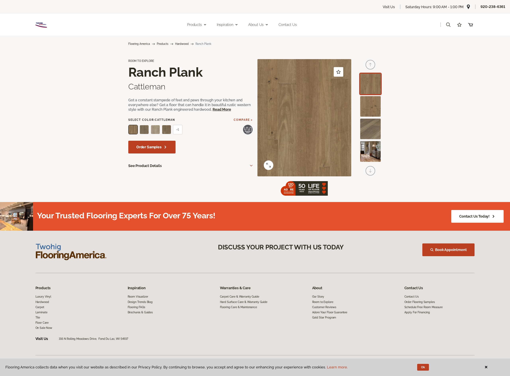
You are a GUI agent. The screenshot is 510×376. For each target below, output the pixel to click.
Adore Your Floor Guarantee (329, 312)
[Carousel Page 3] (370, 129)
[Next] (370, 171)
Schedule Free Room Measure (423, 307)
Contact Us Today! (474, 216)
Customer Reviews (324, 307)
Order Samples (149, 147)
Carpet (39, 307)
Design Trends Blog (140, 302)
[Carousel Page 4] (370, 151)
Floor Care (42, 322)
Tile (37, 317)
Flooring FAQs (136, 307)
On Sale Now (43, 327)
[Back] (370, 64)
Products (162, 43)
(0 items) (470, 24)
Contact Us (288, 24)
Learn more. (337, 367)
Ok (423, 367)
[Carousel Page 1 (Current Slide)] (370, 84)
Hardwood (182, 43)
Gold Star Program (324, 317)
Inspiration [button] (225, 24)
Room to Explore (322, 302)
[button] (448, 25)
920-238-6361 (493, 7)
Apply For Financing (417, 312)
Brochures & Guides (140, 312)
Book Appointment (451, 250)
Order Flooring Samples (419, 302)
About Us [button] (256, 24)
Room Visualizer (138, 296)
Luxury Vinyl (43, 296)
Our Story (318, 296)
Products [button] (194, 24)
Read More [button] (222, 109)
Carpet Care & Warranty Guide (239, 296)
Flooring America (139, 43)
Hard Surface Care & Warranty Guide (243, 302)
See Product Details (145, 166)
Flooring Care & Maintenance (238, 307)
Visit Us (389, 7)
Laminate (41, 312)
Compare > (243, 119)
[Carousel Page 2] (370, 106)
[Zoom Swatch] (268, 165)
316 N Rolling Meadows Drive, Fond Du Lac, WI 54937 (93, 338)
